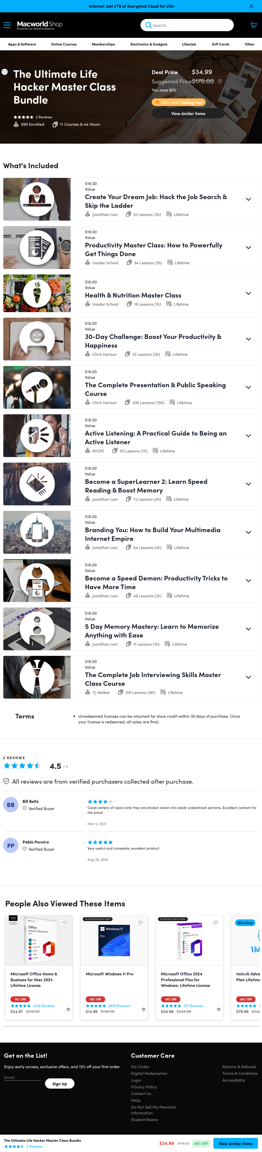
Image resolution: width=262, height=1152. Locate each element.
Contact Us (141, 1093)
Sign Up (59, 1083)
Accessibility (233, 1080)
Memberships (103, 44)
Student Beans (144, 1119)
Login (136, 1080)
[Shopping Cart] (253, 25)
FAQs (136, 1100)
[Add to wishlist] (5, 72)
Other (250, 44)
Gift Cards (221, 44)
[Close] (251, 6)
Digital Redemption (149, 1073)
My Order (140, 1066)
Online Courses (64, 44)
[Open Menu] (8, 25)
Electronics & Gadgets (149, 44)
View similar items (188, 113)
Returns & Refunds (239, 1066)
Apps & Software (22, 44)
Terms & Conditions (240, 1073)
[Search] (149, 25)
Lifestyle (189, 44)
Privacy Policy (144, 1086)
